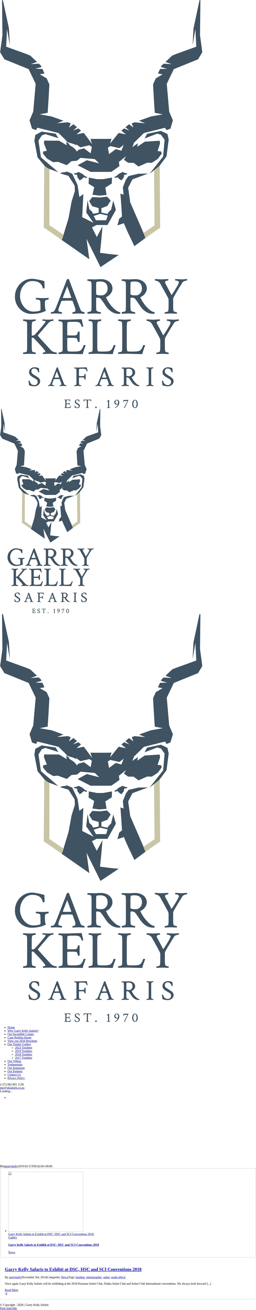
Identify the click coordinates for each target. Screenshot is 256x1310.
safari (106, 1277)
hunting (80, 1277)
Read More (11, 1290)
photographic (94, 1277)
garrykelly (12, 1166)
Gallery (12, 1237)
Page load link (8, 1308)
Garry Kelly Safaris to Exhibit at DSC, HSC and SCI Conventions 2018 (51, 1234)
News (11, 1252)
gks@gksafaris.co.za (12, 1087)
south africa (118, 1277)
